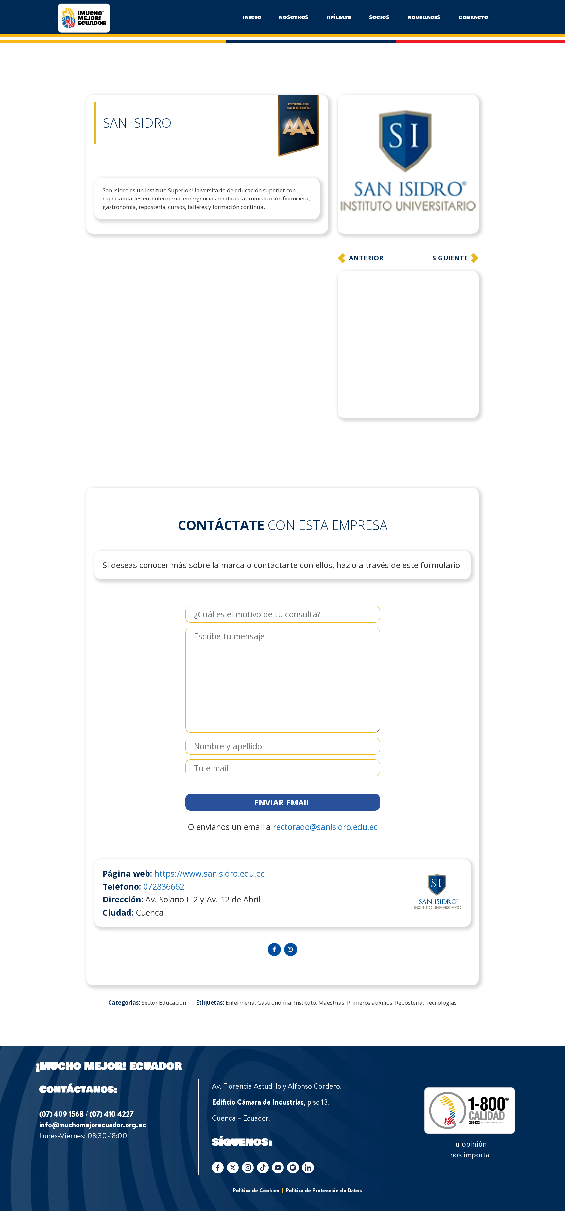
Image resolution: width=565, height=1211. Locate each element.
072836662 (163, 848)
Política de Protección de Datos (324, 1152)
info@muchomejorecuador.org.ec (92, 1086)
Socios (379, 17)
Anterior (366, 257)
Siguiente (450, 257)
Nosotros (294, 17)
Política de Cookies (256, 1152)
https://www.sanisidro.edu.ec (209, 835)
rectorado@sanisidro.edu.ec (325, 788)
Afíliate (339, 17)
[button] (316, 256)
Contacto (473, 17)
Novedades (424, 17)
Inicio (252, 17)
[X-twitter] (233, 1129)
